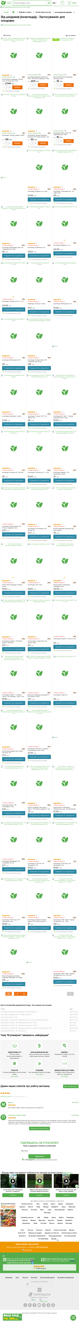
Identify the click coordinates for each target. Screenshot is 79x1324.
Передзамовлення (54, 1236)
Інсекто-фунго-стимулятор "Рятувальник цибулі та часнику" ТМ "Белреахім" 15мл (26, 1028)
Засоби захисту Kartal (69, 1233)
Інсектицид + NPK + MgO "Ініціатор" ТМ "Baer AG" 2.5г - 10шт (64, 920)
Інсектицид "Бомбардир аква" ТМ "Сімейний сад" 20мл (12, 248)
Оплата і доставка (60, 1230)
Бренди (53, 1239)
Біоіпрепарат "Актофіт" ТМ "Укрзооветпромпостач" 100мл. (19, 1025)
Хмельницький (60, 1210)
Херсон (30, 1207)
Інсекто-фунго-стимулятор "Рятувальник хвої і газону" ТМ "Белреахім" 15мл (25, 1020)
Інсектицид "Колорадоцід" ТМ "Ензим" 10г (37, 529)
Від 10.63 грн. (74, 1017)
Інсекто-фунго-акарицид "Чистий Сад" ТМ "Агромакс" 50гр (12, 80)
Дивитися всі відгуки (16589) (39, 1128)
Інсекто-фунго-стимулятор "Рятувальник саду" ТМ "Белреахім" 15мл (64, 808)
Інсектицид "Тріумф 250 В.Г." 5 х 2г (13, 301)
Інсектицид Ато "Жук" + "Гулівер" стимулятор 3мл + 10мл (63, 417)
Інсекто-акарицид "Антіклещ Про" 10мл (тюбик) (63, 529)
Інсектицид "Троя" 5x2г (35, 585)
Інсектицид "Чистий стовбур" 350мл (13, 135)
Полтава (34, 1210)
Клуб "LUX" (21, 1233)
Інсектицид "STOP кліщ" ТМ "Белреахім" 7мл (62, 864)
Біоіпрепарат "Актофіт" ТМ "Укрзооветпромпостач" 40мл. (19, 1022)
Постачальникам (70, 1236)
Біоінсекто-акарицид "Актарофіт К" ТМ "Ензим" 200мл (38, 695)
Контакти (39, 1230)
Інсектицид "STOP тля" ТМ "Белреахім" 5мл (36, 864)
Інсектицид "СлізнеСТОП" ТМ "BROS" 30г (37, 417)
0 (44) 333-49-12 (12, 1260)
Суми (49, 1210)
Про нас (30, 1230)
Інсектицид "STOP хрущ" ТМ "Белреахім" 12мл (11, 920)
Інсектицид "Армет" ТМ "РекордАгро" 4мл (9, 805)
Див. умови (14, 1076)
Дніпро (60, 1204)
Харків (45, 1204)
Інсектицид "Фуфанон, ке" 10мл (37, 191)
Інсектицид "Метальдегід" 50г (11, 360)
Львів (38, 1207)
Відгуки (71, 1230)
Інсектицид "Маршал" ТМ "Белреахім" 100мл (61, 473)
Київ (38, 1204)
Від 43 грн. (73, 1022)
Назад (6, 12)
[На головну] (3, 3)
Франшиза (8, 1278)
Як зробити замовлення (66, 1278)
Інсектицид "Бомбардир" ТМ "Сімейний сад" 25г (11, 862)
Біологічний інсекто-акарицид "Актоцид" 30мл (62, 77)
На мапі (72, 1261)
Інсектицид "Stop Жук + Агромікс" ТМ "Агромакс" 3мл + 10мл (38, 749)
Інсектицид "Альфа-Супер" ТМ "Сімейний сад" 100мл (37, 360)
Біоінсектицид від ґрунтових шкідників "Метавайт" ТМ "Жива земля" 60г (12, 976)
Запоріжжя (69, 1204)
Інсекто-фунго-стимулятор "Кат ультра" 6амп (37, 642)
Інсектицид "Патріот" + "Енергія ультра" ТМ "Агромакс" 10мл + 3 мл (13, 695)
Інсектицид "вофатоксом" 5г (36, 247)
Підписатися (39, 1156)
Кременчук (26, 1223)
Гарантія (48, 1230)
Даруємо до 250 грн (52, 1233)
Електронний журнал (47, 1278)
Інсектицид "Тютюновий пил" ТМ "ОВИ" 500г (63, 192)
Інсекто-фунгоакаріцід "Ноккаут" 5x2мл (12, 585)
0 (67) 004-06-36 (25, 1263)
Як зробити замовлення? (37, 1236)
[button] (64, 240)
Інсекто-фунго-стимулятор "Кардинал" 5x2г (61, 585)
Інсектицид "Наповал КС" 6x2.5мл (12, 472)
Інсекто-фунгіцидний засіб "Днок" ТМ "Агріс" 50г (12, 752)
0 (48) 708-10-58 (12, 1263)
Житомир (47, 1213)
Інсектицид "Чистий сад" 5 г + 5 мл (38, 472)
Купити (17, 87)
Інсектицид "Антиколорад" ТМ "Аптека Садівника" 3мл (11, 527)
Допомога (22, 1236)
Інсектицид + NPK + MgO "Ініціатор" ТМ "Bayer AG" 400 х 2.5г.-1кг (64, 974)
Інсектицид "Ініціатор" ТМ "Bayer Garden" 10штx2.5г (12, 642)
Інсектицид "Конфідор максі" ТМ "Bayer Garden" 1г (16, 1014)
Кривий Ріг (54, 1207)
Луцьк (63, 1207)
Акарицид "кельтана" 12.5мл (36, 304)
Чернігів (70, 1210)
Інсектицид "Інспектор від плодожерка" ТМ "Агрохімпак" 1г (19, 1012)
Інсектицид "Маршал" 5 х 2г (62, 245)
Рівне (42, 1210)
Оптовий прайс (43, 1239)
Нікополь (25, 1210)
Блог (22, 1230)
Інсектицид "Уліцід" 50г (60, 695)
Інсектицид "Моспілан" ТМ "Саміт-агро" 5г (14, 1031)
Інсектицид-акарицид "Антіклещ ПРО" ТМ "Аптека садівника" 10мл (38, 77)
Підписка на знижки (35, 1233)
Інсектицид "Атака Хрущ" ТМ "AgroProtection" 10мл (62, 133)
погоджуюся (30, 1160)
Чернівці (60, 1220)
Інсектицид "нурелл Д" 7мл (9, 1017)
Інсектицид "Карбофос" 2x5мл (11, 416)
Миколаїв (72, 1207)
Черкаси (22, 1207)
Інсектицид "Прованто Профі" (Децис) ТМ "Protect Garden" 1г (37, 920)
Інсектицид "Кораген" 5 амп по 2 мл (64, 639)
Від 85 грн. (73, 1025)
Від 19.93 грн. (74, 1012)
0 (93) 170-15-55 (24, 1260)
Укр (54, 3)
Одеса (53, 1204)
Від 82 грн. (73, 1031)
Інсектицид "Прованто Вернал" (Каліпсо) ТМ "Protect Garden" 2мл (38, 136)
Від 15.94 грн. (74, 1014)
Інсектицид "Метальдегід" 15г (62, 304)
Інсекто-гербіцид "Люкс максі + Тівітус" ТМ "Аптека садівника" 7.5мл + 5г (39, 808)
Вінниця (45, 1207)
